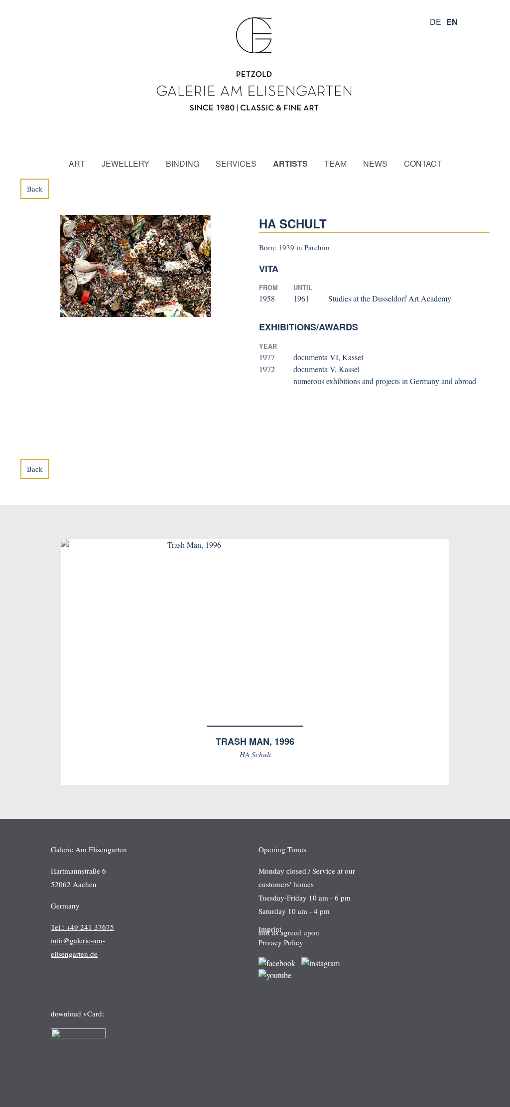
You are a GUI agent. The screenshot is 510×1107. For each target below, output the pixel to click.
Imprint (269, 929)
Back (35, 189)
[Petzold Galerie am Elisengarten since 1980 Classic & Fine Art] (255, 113)
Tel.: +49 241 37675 (82, 927)
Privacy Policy (280, 942)
